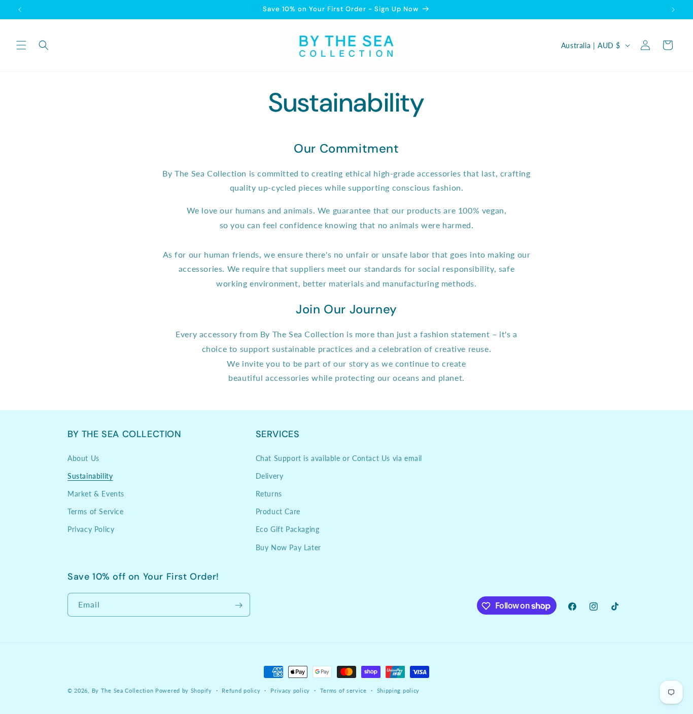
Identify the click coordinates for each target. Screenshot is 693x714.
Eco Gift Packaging (288, 529)
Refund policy (241, 690)
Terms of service (343, 690)
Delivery (270, 475)
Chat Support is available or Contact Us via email (339, 457)
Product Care (278, 511)
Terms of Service (95, 511)
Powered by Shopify (183, 690)
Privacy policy (290, 690)
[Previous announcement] (20, 9)
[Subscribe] (238, 605)
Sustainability (90, 475)
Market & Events (95, 493)
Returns (269, 493)
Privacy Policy (90, 529)
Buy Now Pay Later (288, 547)
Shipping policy (398, 690)
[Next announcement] (673, 9)
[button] (21, 45)
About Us (83, 457)
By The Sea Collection (123, 690)
